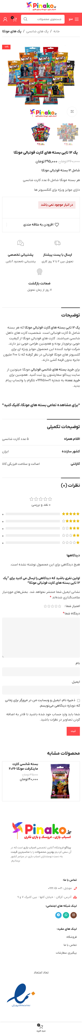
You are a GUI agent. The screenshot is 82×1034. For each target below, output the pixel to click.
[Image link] (21, 995)
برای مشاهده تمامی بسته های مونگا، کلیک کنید (41, 405)
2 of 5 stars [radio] (56, 606)
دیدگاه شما (71, 613)
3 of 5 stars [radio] (52, 606)
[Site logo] (41, 6)
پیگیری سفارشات (66, 953)
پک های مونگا (11, 31)
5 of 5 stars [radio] (45, 606)
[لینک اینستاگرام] (73, 915)
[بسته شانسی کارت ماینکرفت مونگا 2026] (60, 781)
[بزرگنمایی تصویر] (72, 111)
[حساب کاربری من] (5, 19)
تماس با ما (70, 945)
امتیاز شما (73, 606)
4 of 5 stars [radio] (49, 606)
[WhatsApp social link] (66, 915)
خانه (56, 31)
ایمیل (76, 682)
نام (78, 663)
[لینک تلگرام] (58, 915)
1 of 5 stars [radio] (59, 606)
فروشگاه (71, 937)
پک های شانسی (37, 31)
